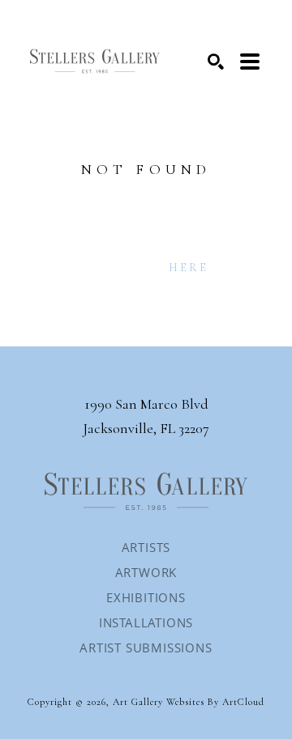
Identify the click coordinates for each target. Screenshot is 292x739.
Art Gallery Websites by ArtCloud (188, 701)
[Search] (216, 61)
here (189, 267)
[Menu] (250, 61)
